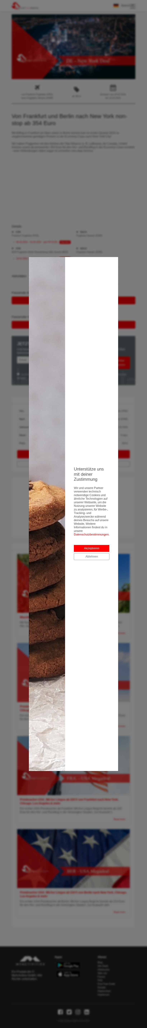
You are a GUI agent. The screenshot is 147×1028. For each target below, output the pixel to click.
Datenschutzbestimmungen (91, 534)
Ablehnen (92, 556)
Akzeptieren (91, 548)
